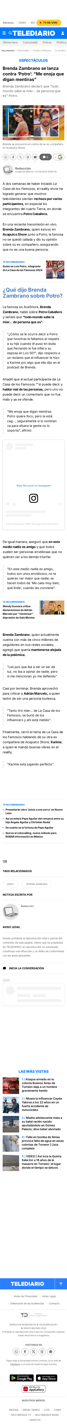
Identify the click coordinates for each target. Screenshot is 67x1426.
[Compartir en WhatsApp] (6, 157)
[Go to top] (61, 1283)
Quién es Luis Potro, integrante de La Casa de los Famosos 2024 (22, 268)
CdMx (22, 22)
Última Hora (10, 42)
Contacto (54, 1303)
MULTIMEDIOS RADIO (47, 1414)
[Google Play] (22, 1378)
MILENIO (14, 1409)
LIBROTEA (35, 1419)
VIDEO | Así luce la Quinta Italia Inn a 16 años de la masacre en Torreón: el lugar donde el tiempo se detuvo (41, 1161)
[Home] (34, 33)
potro (10, 883)
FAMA (57, 1409)
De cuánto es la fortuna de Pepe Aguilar (29, 827)
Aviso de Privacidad (25, 1296)
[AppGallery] (33, 1389)
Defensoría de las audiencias (27, 1303)
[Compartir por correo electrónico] (35, 157)
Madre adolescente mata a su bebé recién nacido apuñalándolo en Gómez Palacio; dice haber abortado (42, 1123)
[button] (58, 157)
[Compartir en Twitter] (20, 157)
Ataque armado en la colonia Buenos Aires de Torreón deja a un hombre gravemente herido (39, 1084)
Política (61, 42)
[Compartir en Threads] (28, 157)
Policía (47, 42)
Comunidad (30, 42)
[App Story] (46, 1378)
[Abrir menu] (4, 33)
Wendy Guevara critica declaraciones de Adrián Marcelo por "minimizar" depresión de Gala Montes (19, 612)
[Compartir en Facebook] (13, 157)
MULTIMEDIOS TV (21, 1414)
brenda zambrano (36, 883)
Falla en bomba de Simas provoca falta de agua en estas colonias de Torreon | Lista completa (43, 1142)
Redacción (23, 168)
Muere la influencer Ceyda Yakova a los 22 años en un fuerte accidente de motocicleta (42, 1104)
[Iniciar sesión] (62, 33)
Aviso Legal (49, 1296)
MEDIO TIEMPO (31, 1409)
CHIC (47, 1409)
